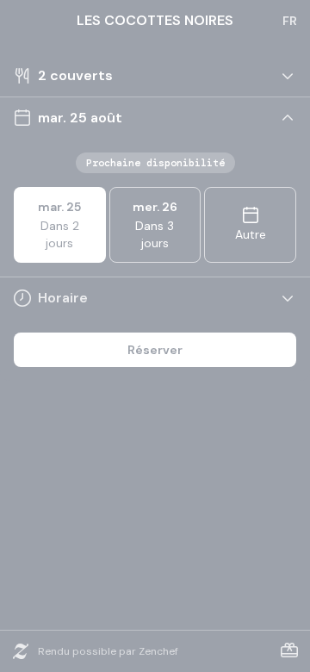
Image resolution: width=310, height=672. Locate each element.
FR (289, 20)
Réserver (155, 350)
